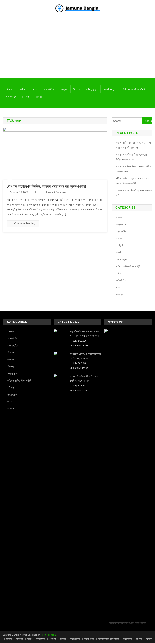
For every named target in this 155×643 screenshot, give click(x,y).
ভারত (34, 89)
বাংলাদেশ (22, 89)
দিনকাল (9, 89)
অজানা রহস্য (108, 89)
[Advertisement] (77, 49)
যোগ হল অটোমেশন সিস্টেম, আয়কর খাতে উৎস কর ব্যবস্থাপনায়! (46, 186)
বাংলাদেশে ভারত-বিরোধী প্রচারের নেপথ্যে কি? (134, 193)
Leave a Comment (56, 192)
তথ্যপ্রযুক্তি (91, 89)
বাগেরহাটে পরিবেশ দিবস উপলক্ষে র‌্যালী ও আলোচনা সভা (133, 169)
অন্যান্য (38, 96)
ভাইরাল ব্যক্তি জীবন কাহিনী (133, 89)
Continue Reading (24, 223)
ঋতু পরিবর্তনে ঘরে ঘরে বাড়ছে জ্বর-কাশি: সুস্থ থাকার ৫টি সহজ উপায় (133, 145)
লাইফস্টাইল (11, 96)
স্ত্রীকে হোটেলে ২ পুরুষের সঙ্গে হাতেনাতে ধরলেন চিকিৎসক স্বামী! (133, 181)
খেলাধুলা (63, 89)
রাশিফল (25, 96)
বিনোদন (76, 89)
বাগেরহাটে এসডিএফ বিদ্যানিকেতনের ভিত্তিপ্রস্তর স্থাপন (131, 157)
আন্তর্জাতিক (48, 89)
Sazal (37, 192)
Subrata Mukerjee (79, 345)
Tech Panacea (48, 635)
